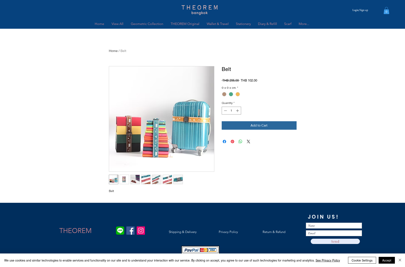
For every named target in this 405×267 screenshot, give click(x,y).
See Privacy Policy (328, 260)
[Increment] (237, 110)
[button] (386, 10)
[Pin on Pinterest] (232, 141)
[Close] (399, 260)
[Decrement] (225, 110)
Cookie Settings (362, 260)
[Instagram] (141, 230)
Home (113, 51)
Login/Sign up (360, 10)
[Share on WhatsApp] (240, 141)
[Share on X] (248, 141)
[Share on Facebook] (224, 141)
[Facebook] (130, 230)
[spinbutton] (231, 110)
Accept (386, 260)
